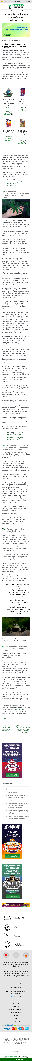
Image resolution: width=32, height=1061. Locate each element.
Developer (16, 1051)
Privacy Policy (16, 1003)
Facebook (17, 993)
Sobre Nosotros (16, 1012)
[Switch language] (3, 1)
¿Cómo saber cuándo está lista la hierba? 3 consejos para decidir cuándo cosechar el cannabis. (23, 729)
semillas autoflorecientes (11, 715)
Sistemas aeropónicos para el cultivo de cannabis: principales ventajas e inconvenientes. (15, 435)
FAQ (16, 1018)
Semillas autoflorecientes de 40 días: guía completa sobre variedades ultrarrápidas (17, 805)
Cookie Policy (16, 1006)
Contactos (16, 1015)
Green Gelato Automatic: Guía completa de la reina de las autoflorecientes (17, 790)
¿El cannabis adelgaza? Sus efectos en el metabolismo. (7, 728)
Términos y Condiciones (16, 1009)
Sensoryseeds (19, 709)
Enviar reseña (16, 1021)
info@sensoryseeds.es (17, 991)
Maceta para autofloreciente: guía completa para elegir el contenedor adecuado (18, 811)
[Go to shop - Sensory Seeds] (16, 1056)
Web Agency (16, 1048)
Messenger (17, 1)
